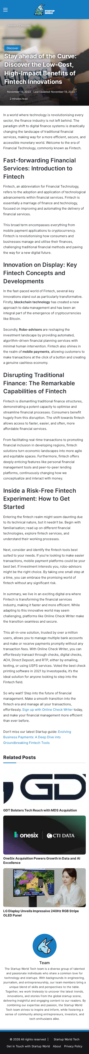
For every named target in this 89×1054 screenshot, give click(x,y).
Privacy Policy (73, 1046)
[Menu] (5, 11)
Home (11, 25)
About (57, 1046)
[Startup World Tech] (44, 9)
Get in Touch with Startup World (28, 1046)
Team (44, 962)
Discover (25, 25)
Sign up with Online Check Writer (47, 710)
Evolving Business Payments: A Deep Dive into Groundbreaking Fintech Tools (37, 737)
